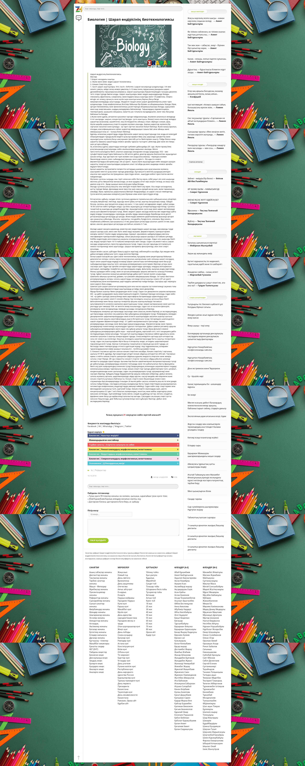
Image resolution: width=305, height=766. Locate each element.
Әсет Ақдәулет (181, 615)
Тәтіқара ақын (209, 675)
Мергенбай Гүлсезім (200, 275)
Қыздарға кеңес (96, 666)
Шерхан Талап (209, 729)
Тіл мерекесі (123, 655)
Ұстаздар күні (124, 660)
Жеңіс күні (122, 629)
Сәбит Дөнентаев (211, 660)
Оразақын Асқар (211, 643)
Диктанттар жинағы (98, 575)
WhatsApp (107, 426)
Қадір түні (150, 635)
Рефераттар (100, 470)
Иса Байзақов (180, 680)
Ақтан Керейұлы (182, 580)
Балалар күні (124, 638)
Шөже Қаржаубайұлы (213, 737)
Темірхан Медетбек (212, 677)
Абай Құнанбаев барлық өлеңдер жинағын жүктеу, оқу (115, 499)
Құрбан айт (123, 703)
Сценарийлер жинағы (99, 600)
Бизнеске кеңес (96, 655)
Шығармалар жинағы (99, 615)
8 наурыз (122, 592)
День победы (124, 632)
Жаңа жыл (122, 572)
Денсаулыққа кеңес (98, 658)
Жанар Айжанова (182, 655)
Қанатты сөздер (96, 646)
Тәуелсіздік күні (125, 692)
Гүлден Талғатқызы (208, 285)
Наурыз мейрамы (126, 598)
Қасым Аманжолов (183, 709)
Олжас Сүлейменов (212, 635)
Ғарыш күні (123, 606)
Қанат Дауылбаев (182, 695)
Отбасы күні (123, 652)
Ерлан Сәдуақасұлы (183, 729)
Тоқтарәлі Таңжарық (212, 680)
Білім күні (122, 649)
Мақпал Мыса (209, 583)
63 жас (149, 623)
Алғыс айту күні (125, 589)
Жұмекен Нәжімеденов (185, 675)
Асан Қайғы (179, 592)
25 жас (149, 606)
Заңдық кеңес (95, 660)
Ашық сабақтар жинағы (100, 572)
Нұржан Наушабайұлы (213, 626)
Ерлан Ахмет (180, 723)
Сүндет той (151, 583)
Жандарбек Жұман (183, 660)
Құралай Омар (181, 712)
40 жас (149, 612)
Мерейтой (151, 580)
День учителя (124, 663)
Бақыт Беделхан (182, 618)
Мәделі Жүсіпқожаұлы (213, 589)
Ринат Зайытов (210, 646)
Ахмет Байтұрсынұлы (201, 61)
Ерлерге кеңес (96, 663)
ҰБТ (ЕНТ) (93, 649)
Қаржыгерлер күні (126, 677)
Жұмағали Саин (181, 672)
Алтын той (151, 598)
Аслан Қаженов (181, 595)
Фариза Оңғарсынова (213, 740)
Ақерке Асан (180, 583)
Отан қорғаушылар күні (129, 626)
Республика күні (125, 669)
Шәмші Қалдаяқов (211, 726)
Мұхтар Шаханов (211, 618)
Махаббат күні (124, 609)
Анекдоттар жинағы (98, 620)
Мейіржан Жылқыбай (201, 245)
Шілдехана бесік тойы (156, 589)
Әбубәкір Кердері (182, 609)
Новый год (123, 575)
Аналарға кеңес (96, 672)
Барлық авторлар (195, 162)
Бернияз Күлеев (182, 635)
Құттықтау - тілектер (98, 640)
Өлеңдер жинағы (97, 612)
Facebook (92, 426)
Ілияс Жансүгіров (211, 749)
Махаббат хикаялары (99, 643)
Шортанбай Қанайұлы (213, 735)
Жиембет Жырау (182, 666)
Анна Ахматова (181, 606)
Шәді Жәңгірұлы (210, 717)
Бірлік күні (122, 612)
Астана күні (123, 643)
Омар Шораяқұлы (211, 632)
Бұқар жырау (180, 646)
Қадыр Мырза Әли (183, 700)
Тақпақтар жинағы (98, 578)
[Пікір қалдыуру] (78, 18)
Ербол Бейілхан (181, 717)
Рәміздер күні (124, 640)
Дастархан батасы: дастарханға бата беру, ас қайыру (114, 501)
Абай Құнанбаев (182, 572)
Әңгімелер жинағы (98, 626)
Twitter (128, 426)
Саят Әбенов (209, 658)
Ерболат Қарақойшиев (185, 720)
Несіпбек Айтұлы (211, 623)
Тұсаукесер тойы (154, 592)
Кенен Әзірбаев (181, 689)
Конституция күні (126, 646)
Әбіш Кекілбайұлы (183, 612)
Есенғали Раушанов (183, 715)
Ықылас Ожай (209, 746)
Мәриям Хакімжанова (213, 606)
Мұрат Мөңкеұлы (211, 592)
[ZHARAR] (78, 8)
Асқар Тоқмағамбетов (184, 598)
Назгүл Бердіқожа (211, 620)
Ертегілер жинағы (97, 632)
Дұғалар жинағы (97, 638)
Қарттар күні (124, 658)
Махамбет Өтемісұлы (213, 572)
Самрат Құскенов (199, 192)
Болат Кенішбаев (182, 643)
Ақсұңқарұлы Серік (183, 589)
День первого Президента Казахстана (124, 686)
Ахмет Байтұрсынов (183, 575)
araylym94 (163, 477)
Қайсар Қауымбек (182, 703)
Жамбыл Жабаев (182, 652)
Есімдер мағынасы (98, 635)
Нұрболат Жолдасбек (213, 629)
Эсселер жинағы (97, 618)
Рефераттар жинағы (98, 598)
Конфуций (195, 96)
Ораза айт (151, 632)
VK (99, 426)
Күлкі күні (122, 603)
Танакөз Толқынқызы (213, 672)
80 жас (149, 629)
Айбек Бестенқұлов (183, 603)
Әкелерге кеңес (96, 669)
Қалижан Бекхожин (183, 706)
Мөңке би (207, 603)
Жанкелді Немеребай (184, 663)
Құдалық (150, 578)
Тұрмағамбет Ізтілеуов (213, 686)
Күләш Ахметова (182, 692)
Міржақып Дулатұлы (212, 615)
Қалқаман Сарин (182, 697)
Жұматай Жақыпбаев (184, 669)
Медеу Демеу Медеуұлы (214, 609)
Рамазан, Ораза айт (127, 700)
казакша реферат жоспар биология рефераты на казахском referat (121, 559)
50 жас (149, 615)
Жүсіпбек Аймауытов (184, 677)
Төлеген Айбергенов (212, 683)
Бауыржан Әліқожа (183, 626)
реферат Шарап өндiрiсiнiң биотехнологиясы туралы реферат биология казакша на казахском (129, 553)
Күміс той (150, 600)
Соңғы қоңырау (125, 635)
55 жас (149, 618)
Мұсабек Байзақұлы (212, 595)
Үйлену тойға (152, 572)
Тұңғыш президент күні (129, 680)
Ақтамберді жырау (183, 586)
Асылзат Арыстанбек (184, 600)
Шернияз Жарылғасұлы (214, 732)
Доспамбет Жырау (183, 649)
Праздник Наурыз (126, 600)
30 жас (149, 609)
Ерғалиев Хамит (181, 726)
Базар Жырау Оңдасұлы (185, 632)
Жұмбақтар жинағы (98, 589)
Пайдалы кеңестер (98, 652)
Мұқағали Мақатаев (212, 612)
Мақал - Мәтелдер (97, 586)
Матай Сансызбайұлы (213, 586)
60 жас (149, 620)
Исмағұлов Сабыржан (184, 683)
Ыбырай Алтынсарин (213, 743)
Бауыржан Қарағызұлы (185, 629)
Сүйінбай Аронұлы (211, 655)
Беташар (150, 595)
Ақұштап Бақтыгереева (185, 578)
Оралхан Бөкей (210, 640)
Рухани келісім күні (127, 666)
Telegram (118, 426)
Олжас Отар (208, 638)
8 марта (121, 595)
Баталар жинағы (97, 629)
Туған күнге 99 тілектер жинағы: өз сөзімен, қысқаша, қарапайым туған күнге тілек (128, 496)
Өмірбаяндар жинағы (99, 609)
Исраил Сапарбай (182, 686)
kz (92, 470)
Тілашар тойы (152, 586)
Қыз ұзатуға (151, 575)
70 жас (149, 626)
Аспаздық (94, 623)
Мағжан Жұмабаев (211, 575)
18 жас (149, 603)
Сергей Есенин (210, 663)
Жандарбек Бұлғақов (184, 658)
